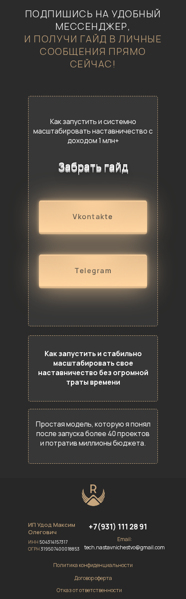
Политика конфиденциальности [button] (93, 565)
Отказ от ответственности (89, 590)
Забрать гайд (93, 166)
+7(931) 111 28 (114, 527)
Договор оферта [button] (93, 578)
